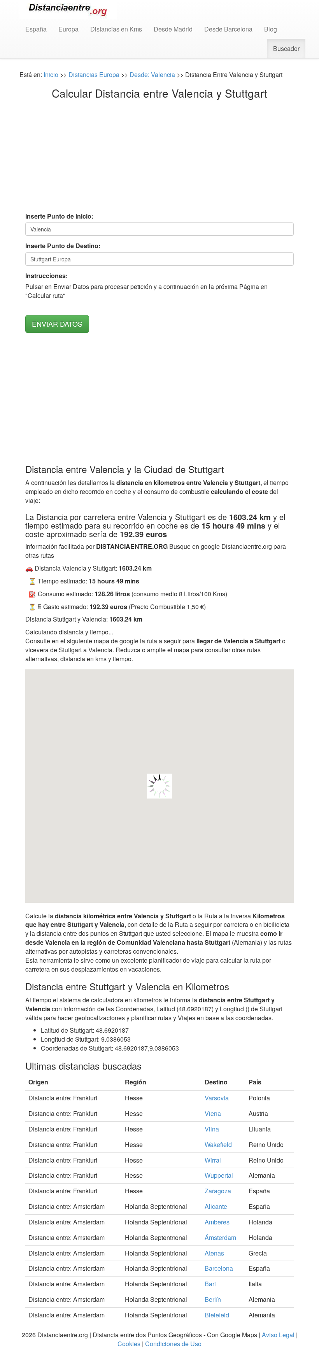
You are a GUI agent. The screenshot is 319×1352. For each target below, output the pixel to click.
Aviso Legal (278, 1334)
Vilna (212, 1128)
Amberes (217, 1221)
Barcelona (219, 1268)
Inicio (51, 74)
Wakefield (218, 1144)
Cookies (128, 1343)
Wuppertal (219, 1175)
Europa (68, 29)
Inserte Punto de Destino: (62, 246)
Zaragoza (218, 1190)
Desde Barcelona (228, 29)
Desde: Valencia (152, 74)
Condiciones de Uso (173, 1343)
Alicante (216, 1206)
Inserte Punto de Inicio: (59, 216)
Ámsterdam (220, 1237)
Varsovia (217, 1097)
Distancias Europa (93, 74)
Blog (270, 29)
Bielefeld (217, 1314)
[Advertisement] (159, 157)
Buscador (286, 48)
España (36, 29)
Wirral (213, 1160)
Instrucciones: (46, 275)
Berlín (213, 1299)
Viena (213, 1113)
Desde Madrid (173, 29)
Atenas (214, 1253)
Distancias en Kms (116, 29)
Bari (210, 1283)
